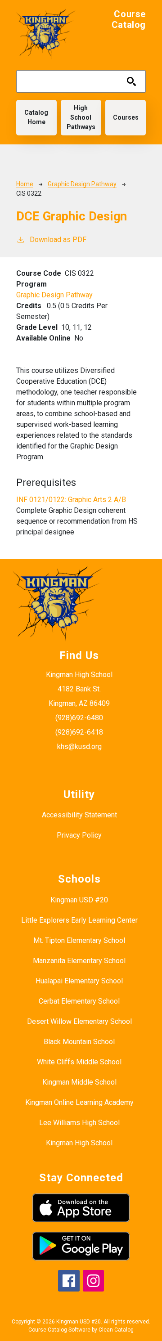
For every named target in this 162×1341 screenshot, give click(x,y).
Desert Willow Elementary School (79, 1021)
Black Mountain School (79, 1041)
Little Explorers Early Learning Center (79, 920)
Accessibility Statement (79, 815)
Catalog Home (36, 117)
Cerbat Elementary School (79, 1001)
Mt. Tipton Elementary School (79, 940)
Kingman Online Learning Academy (79, 1102)
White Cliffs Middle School (79, 1062)
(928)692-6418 (79, 732)
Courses (126, 117)
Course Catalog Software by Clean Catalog (81, 1330)
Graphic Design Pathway (82, 184)
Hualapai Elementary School (79, 981)
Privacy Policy (79, 835)
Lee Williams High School (79, 1122)
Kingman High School (79, 1143)
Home (24, 184)
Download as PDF (58, 239)
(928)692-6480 (79, 717)
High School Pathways (81, 117)
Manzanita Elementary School (79, 960)
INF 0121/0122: (71, 499)
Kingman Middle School (79, 1082)
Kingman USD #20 (79, 900)
